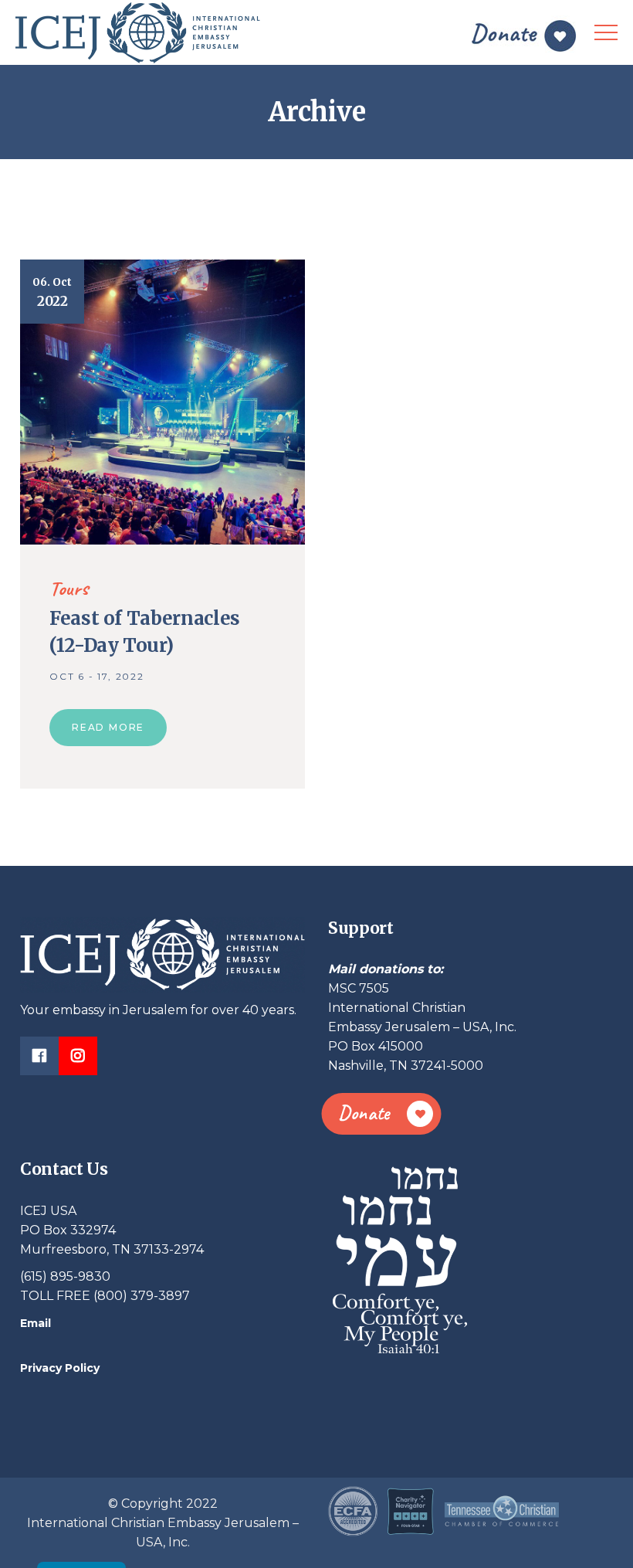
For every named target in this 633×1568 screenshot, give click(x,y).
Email (35, 1323)
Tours (68, 588)
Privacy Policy (60, 1368)
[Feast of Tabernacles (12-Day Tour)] (162, 401)
